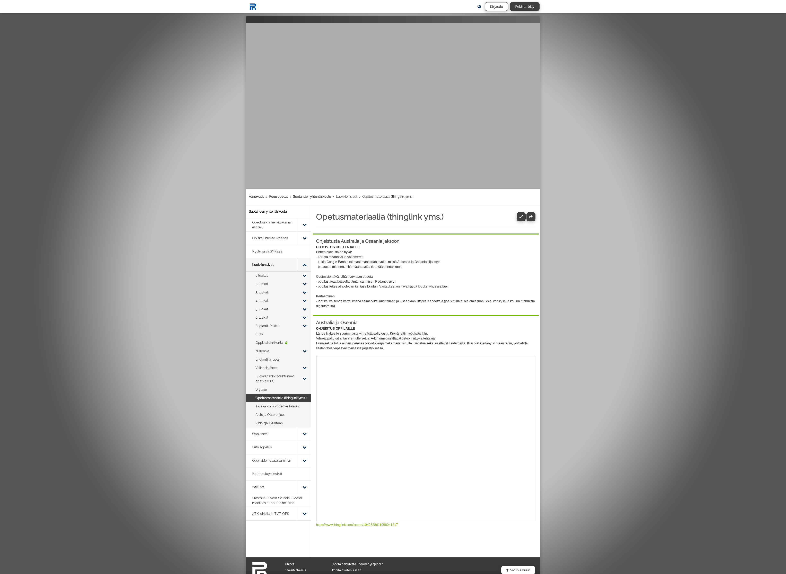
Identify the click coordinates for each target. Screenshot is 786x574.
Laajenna (525, 216)
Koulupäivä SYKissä (267, 251)
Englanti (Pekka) (267, 326)
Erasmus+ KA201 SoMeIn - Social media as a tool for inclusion (277, 500)
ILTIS (259, 334)
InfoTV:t (258, 487)
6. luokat (261, 317)
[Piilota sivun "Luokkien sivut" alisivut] (304, 264)
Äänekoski (256, 196)
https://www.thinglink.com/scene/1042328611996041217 (357, 525)
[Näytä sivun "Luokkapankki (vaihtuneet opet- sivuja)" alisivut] (304, 378)
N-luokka (262, 351)
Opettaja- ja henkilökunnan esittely (272, 224)
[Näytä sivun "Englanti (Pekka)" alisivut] (304, 326)
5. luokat (261, 309)
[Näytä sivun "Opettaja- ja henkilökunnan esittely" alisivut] (304, 224)
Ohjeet (289, 564)
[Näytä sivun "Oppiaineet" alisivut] (304, 434)
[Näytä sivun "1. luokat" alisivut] (304, 276)
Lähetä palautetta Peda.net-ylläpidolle (357, 564)
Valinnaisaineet (266, 368)
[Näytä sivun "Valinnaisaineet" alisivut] (304, 368)
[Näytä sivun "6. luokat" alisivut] (304, 318)
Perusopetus (278, 196)
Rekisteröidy (524, 6)
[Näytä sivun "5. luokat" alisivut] (304, 309)
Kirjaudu (496, 6)
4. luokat (261, 301)
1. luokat (261, 275)
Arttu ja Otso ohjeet (270, 415)
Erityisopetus (262, 447)
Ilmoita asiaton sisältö (346, 570)
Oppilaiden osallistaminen (271, 460)
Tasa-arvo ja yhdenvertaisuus (277, 406)
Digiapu (261, 389)
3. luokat (261, 292)
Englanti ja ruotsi (267, 359)
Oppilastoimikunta (269, 343)
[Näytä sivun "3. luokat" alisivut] (304, 292)
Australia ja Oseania (336, 322)
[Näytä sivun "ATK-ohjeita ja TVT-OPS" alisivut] (304, 513)
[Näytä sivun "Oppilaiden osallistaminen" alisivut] (304, 460)
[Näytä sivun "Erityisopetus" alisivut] (304, 447)
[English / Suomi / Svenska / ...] (479, 6)
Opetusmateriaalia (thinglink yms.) (387, 196)
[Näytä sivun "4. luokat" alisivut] (304, 301)
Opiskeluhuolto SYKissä (270, 238)
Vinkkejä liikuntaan (269, 423)
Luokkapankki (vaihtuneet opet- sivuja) (274, 378)
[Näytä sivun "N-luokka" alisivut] (304, 351)
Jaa (530, 216)
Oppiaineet (260, 434)
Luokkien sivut (346, 196)
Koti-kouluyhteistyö (267, 474)
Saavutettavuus (295, 570)
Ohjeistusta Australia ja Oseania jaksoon (358, 241)
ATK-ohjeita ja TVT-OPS (270, 514)
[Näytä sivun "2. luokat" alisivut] (304, 284)
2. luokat (261, 284)
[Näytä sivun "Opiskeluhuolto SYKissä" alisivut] (304, 238)
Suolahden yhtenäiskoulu (312, 196)
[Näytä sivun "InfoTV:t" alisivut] (304, 487)
